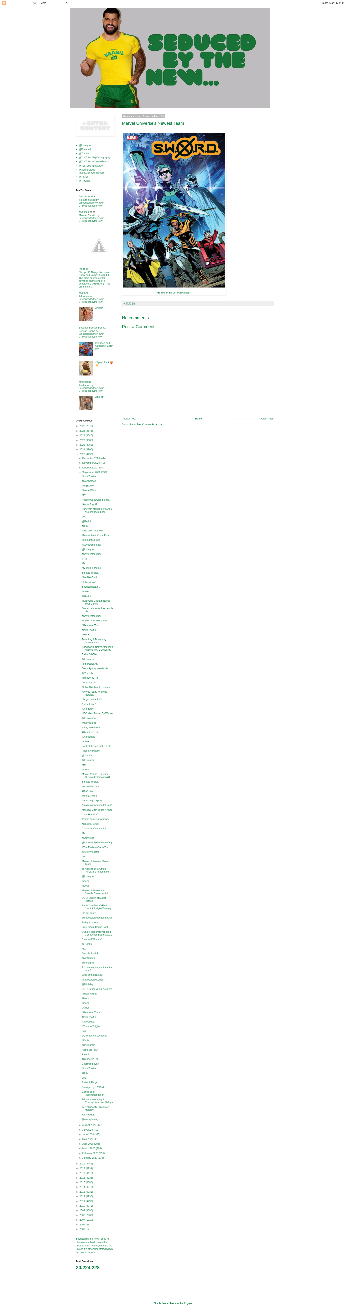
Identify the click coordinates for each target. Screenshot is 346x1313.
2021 (82, 449)
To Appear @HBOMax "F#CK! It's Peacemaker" (96, 870)
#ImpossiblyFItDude (93, 979)
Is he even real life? (92, 530)
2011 (82, 1201)
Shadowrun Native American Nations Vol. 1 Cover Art (97, 648)
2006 (82, 1224)
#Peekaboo (85, 381)
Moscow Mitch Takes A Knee (97, 810)
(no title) (83, 269)
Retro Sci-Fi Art (90, 654)
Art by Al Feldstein (91, 727)
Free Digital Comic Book (95, 927)
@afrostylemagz (91, 1119)
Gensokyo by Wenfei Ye (95, 668)
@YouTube (88, 673)
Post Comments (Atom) (149, 424)
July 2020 (88, 1129)
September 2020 (91, 472)
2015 (82, 1182)
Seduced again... (91, 586)
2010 (82, 1205)
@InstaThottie (89, 795)
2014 (82, 1187)
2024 (82, 435)
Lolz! (84, 516)
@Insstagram (89, 718)
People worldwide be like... (96, 499)
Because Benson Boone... (93, 327)
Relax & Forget (90, 1082)
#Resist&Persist (90, 824)
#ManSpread (89, 481)
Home (198, 418)
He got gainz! (89, 913)
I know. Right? (89, 504)
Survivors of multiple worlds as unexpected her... (97, 510)
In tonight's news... (92, 540)
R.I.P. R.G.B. (88, 1114)
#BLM (85, 526)
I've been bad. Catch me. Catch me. (104, 346)
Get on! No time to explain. (96, 687)
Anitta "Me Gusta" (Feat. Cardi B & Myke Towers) (96, 907)
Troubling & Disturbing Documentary (94, 641)
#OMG (85, 741)
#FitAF (85, 634)
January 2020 (90, 1157)
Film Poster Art (90, 663)
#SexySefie (88, 838)
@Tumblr (84, 153)
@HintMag (88, 984)
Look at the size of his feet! (96, 746)
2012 (82, 1196)
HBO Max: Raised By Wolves (97, 713)
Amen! (85, 1054)
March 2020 (89, 1148)
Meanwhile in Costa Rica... (96, 535)
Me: (84, 495)
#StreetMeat (88, 1021)
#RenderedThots (91, 1012)
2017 (82, 1173)
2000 (82, 1229)
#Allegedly (88, 708)
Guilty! (85, 1007)
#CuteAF (84, 293)
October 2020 (90, 467)
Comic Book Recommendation (93, 1093)
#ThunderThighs (91, 1026)
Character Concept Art (94, 828)
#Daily (85, 1040)
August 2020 (89, 1125)
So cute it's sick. (87, 196)
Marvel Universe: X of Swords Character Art (95, 892)
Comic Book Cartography (95, 819)
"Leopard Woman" (92, 939)
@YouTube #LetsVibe (91, 165)
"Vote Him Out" (90, 814)
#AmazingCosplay (92, 800)
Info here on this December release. (174, 293)
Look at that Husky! (92, 975)
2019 (82, 1163)
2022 (82, 444)
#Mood (86, 998)
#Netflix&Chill (89, 577)
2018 (82, 1168)
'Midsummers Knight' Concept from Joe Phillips (97, 1101)
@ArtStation (88, 958)
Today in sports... (91, 922)
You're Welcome (91, 786)
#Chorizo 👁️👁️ (87, 212)
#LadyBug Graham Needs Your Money (96, 602)
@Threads (84, 180)
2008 (82, 1215)
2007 (82, 1219)
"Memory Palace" (91, 750)
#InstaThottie (89, 476)
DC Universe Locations (94, 1035)
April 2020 (88, 1143)
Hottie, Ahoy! (89, 582)
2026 (82, 426)
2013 (82, 1191)
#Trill (84, 558)
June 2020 (88, 1134)
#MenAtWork (89, 490)
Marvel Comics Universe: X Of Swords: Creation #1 (96, 775)
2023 (82, 440)
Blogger (187, 1303)
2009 (82, 1210)
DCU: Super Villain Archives (97, 989)
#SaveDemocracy (91, 544)
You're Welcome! (91, 852)
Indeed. (86, 591)
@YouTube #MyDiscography (94, 157)
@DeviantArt (89, 722)
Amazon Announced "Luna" (97, 805)
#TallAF (99, 397)
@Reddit (87, 521)
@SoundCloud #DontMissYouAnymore (92, 171)
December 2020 (91, 458)
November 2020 (91, 462)
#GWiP (99, 308)
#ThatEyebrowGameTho (95, 847)
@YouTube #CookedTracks (94, 161)
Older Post (267, 418)
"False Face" (89, 704)
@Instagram (85, 145)
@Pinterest (85, 149)
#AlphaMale (88, 736)
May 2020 (88, 1139)
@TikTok (83, 176)
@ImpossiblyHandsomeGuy (97, 842)
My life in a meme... (92, 568)
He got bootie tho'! (92, 699)
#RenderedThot (90, 625)
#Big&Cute (88, 485)
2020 (82, 454)
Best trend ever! (90, 1063)
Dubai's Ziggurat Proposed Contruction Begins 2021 (97, 933)
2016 (82, 1177)
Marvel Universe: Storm (94, 620)
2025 (82, 430)
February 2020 (90, 1153)
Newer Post (129, 418)
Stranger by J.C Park (93, 1087)
